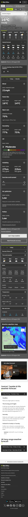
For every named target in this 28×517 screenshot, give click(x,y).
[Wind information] (25, 265)
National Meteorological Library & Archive (10, 470)
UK (20, 9)
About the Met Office (5, 484)
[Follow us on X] (5, 505)
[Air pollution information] (24, 191)
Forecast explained (6, 231)
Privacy (2, 495)
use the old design (20, 6)
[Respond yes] (4, 71)
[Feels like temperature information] (24, 96)
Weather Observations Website (8, 473)
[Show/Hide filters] (25, 251)
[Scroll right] (25, 42)
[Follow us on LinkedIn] (20, 505)
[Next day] (7, 79)
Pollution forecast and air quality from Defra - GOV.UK (14, 205)
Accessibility (3, 489)
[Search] (24, 13)
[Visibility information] (24, 162)
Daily (3, 9)
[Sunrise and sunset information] (24, 177)
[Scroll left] (21, 42)
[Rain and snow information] (25, 308)
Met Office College (5, 468)
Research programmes (6, 480)
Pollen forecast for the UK (9, 225)
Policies (2, 487)
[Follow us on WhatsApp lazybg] (23, 505)
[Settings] (20, 2)
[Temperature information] (25, 292)
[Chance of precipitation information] (24, 109)
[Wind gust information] (24, 83)
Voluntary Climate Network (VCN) (8, 475)
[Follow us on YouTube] (8, 505)
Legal (2, 493)
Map (16, 9)
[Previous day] (3, 79)
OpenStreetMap (23, 349)
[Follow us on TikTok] (14, 505)
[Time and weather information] (25, 255)
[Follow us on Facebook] (11, 505)
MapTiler (16, 349)
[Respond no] (8, 71)
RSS (2, 497)
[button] (14, 337)
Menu (24, 2)
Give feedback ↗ (10, 6)
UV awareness (6, 157)
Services (3, 482)
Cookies (2, 491)
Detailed (9, 9)
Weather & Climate (5, 477)
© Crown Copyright (14, 508)
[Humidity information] (24, 125)
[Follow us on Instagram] (17, 505)
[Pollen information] (24, 211)
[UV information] (24, 139)
